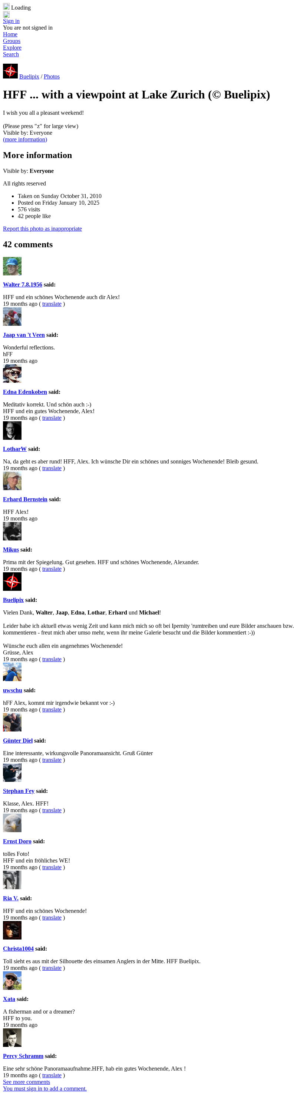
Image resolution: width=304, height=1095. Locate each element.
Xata (9, 999)
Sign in (11, 21)
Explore (12, 47)
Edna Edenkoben (25, 392)
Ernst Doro (17, 841)
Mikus (11, 549)
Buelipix (29, 76)
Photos (52, 76)
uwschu (12, 690)
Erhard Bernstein (25, 499)
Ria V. (11, 898)
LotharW (15, 449)
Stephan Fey (18, 791)
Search (11, 54)
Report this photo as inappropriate (42, 228)
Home (10, 34)
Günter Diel (18, 740)
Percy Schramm (23, 1056)
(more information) (25, 139)
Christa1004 (18, 948)
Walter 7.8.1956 (22, 284)
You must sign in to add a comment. (45, 1088)
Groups (11, 41)
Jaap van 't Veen (24, 335)
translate (52, 304)
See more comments (26, 1082)
